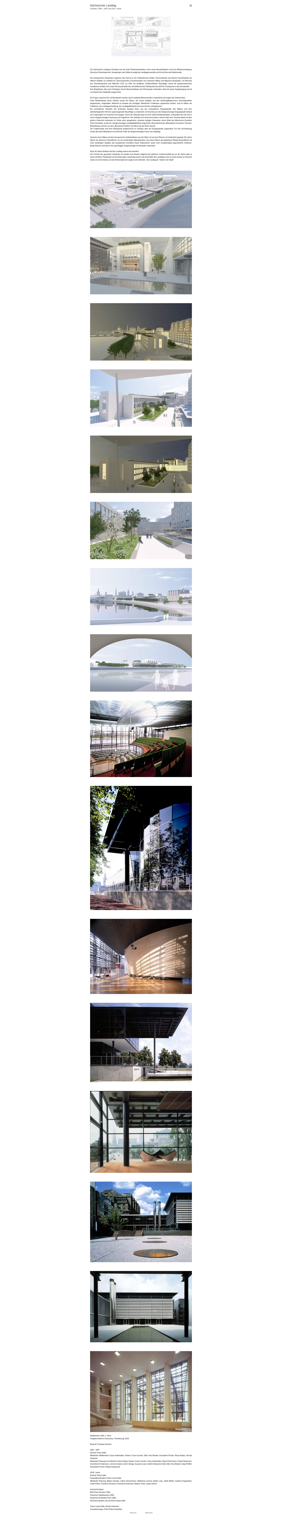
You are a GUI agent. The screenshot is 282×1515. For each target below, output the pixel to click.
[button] (141, 5)
